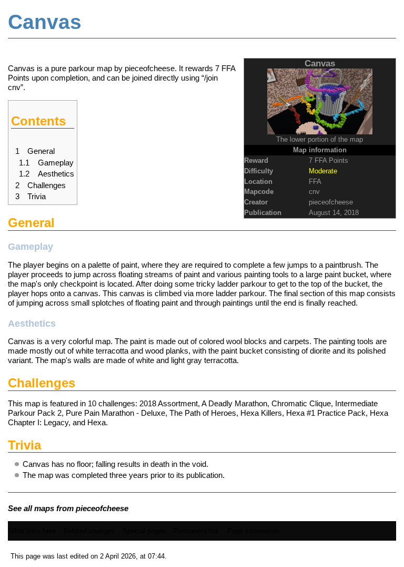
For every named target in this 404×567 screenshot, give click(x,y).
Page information (253, 531)
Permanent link (196, 531)
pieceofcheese (331, 202)
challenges (116, 403)
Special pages (144, 531)
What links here (32, 531)
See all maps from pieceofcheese (68, 508)
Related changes (89, 531)
